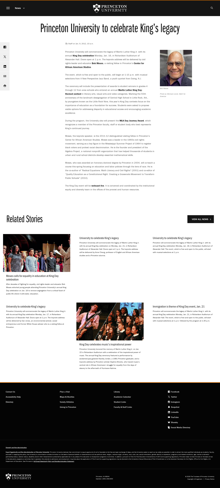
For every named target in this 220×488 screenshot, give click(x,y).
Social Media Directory (180, 427)
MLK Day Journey (132, 120)
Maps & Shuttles (67, 397)
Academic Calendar (122, 397)
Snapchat (175, 407)
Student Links (120, 402)
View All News (200, 219)
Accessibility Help (13, 397)
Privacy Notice (209, 479)
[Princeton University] (18, 478)
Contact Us (10, 391)
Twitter (174, 397)
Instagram (175, 402)
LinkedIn (175, 412)
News (18, 8)
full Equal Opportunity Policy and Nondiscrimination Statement (54, 461)
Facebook (175, 391)
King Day (83, 55)
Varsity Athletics (67, 402)
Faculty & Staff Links (123, 407)
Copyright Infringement (194, 479)
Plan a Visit (65, 391)
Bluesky (174, 422)
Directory (9, 402)
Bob (97, 63)
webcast (97, 185)
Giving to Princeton (68, 407)
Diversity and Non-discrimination (16, 447)
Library (117, 391)
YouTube (175, 417)
